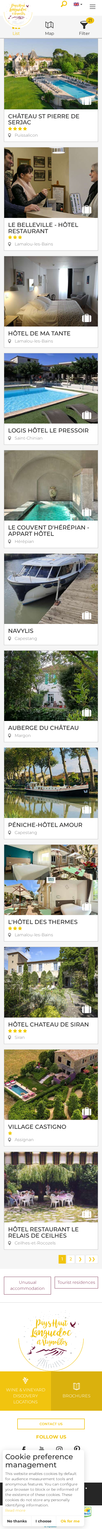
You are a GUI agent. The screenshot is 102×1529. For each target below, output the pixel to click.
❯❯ (91, 1259)
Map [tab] (49, 33)
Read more (15, 1510)
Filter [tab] (84, 33)
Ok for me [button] (70, 1521)
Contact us (51, 1424)
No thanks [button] (17, 1521)
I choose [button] (44, 1521)
